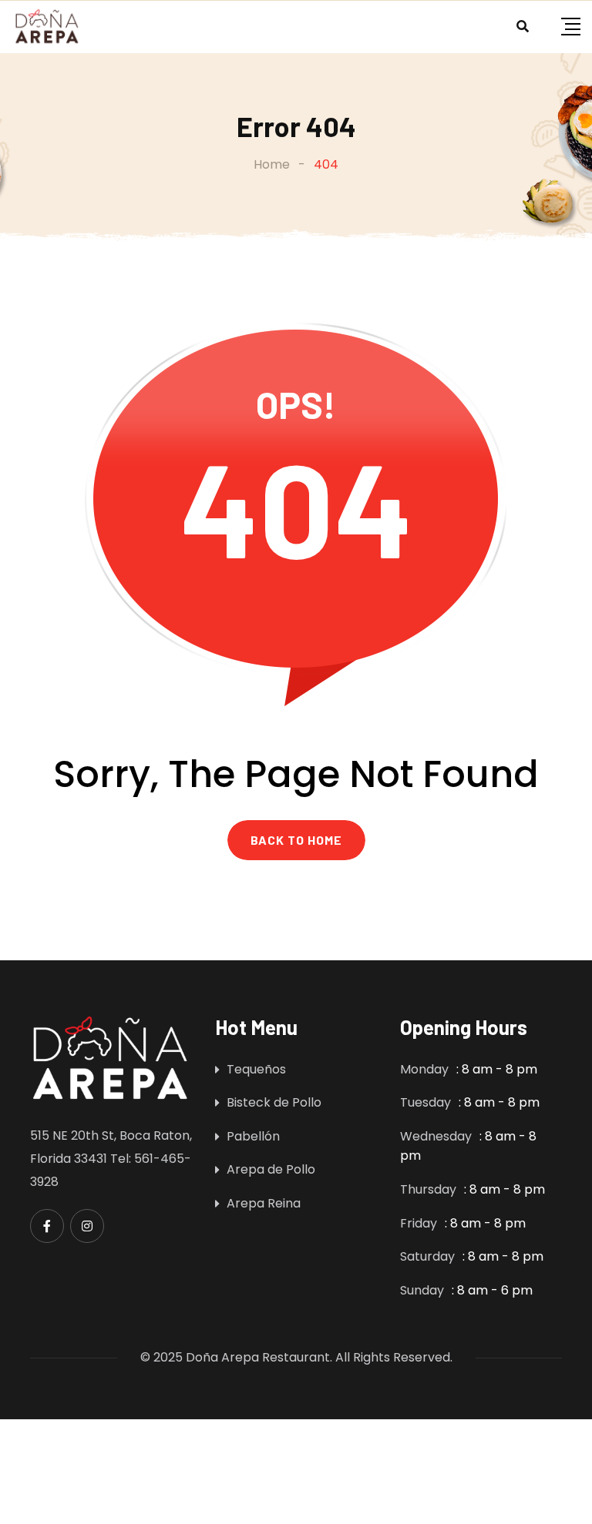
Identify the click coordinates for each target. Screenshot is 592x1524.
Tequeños (256, 1069)
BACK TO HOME (296, 839)
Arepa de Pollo (271, 1169)
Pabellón (253, 1136)
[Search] (522, 26)
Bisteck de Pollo (274, 1102)
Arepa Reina (264, 1203)
